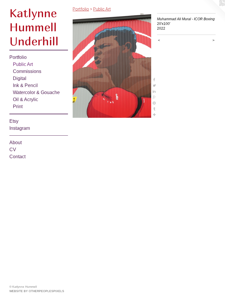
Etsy (13, 121)
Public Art (23, 64)
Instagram (19, 128)
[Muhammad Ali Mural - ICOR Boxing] (112, 65)
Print (18, 106)
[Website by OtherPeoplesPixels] (213, 11)
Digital (19, 78)
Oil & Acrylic (25, 99)
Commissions (27, 71)
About (15, 142)
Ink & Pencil (25, 85)
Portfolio (18, 57)
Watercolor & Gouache (36, 92)
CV (12, 149)
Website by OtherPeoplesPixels (36, 291)
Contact (17, 156)
